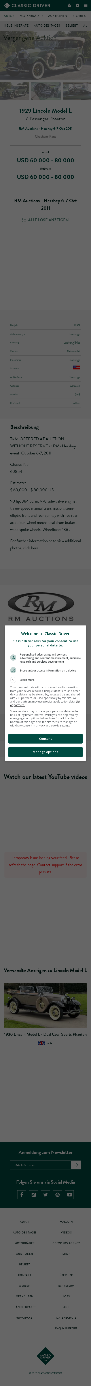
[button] (45, 680)
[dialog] (46, 693)
